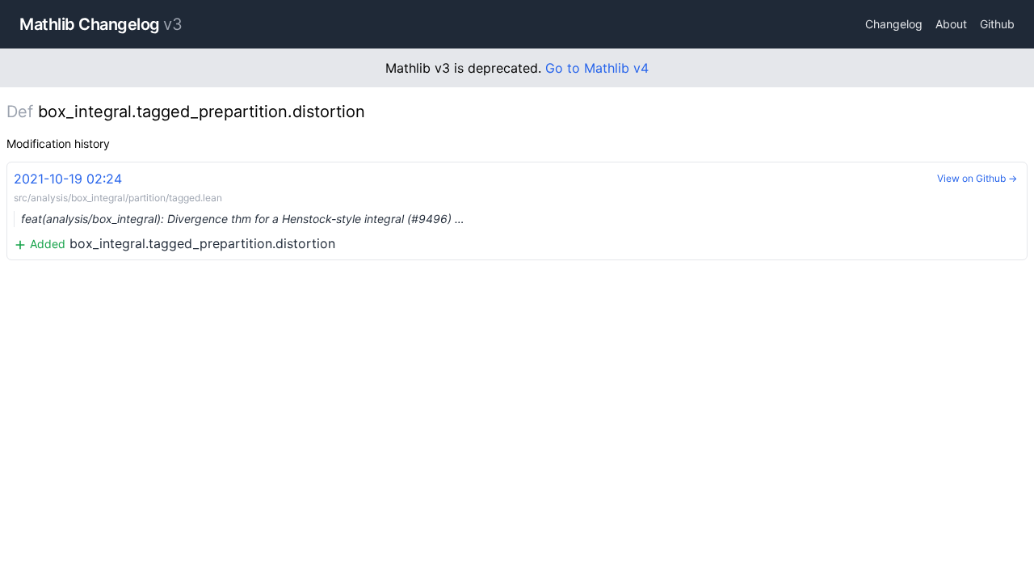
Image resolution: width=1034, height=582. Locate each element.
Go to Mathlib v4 (597, 68)
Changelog (894, 24)
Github (997, 24)
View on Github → (977, 178)
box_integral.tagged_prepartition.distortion (239, 211)
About (951, 24)
